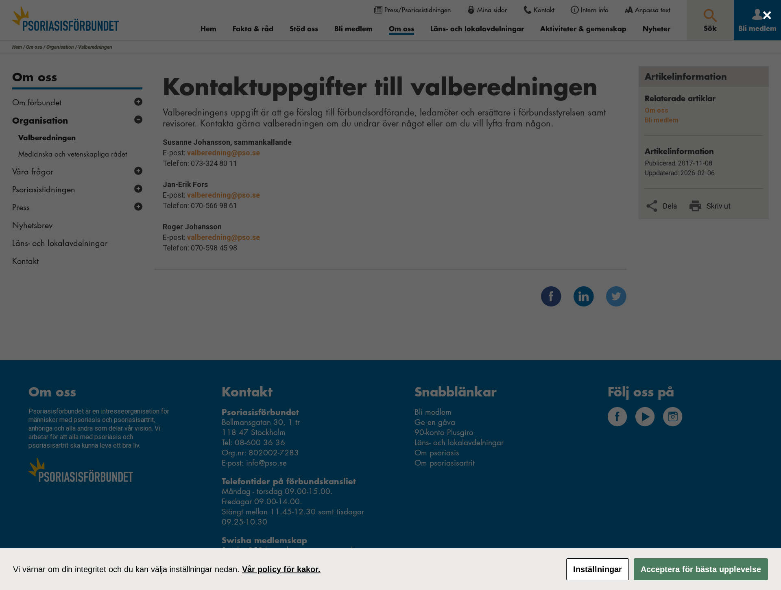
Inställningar (597, 569)
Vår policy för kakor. (281, 569)
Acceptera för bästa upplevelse (701, 569)
